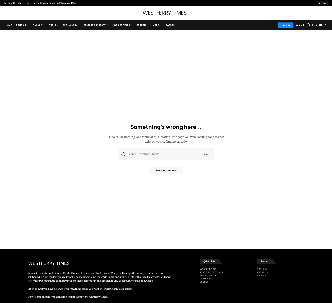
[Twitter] (316, 25)
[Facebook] (312, 25)
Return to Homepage (166, 170)
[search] (308, 25)
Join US (300, 25)
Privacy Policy (48, 3)
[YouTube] (321, 25)
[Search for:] (162, 154)
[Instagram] (325, 25)
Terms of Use (68, 3)
